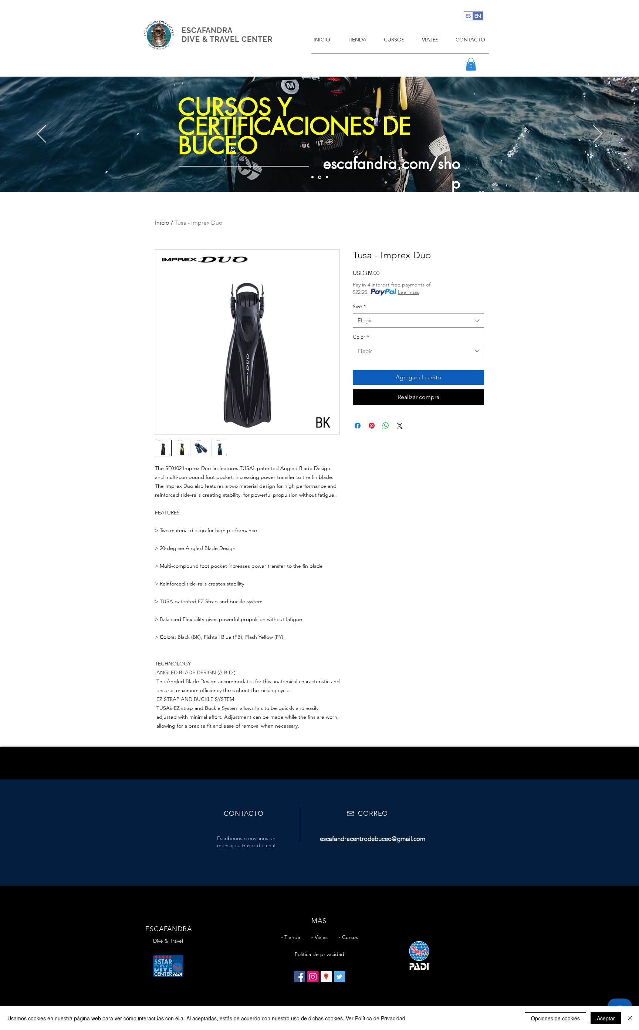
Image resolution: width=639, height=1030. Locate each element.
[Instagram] (312, 976)
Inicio (162, 222)
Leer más (408, 292)
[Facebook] (299, 976)
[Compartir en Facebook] (357, 425)
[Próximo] (597, 134)
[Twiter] (339, 976)
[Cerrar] (630, 1018)
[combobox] (418, 320)
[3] (326, 177)
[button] (471, 64)
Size (359, 306)
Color (361, 336)
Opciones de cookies (555, 1018)
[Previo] (41, 134)
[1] (312, 177)
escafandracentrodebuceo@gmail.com (372, 838)
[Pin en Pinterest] (371, 425)
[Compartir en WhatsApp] (385, 425)
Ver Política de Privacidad (375, 1018)
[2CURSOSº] (319, 177)
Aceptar (606, 1018)
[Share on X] (399, 425)
